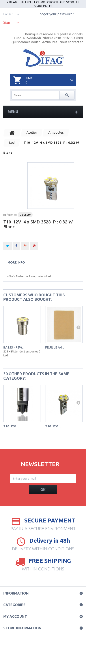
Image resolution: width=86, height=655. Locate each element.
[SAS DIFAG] (43, 58)
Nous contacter (71, 42)
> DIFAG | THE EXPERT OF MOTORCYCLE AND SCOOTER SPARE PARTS (43, 3)
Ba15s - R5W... (13, 347)
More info (16, 262)
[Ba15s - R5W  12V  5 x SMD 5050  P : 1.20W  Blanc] (22, 324)
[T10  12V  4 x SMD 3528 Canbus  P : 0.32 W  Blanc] (64, 403)
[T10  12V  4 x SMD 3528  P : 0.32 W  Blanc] (51, 185)
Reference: (10, 214)
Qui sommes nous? (25, 42)
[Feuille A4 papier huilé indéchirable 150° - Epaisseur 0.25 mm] (64, 324)
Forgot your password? (56, 14)
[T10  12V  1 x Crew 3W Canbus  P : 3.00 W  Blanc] (22, 403)
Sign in (8, 22)
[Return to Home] (12, 132)
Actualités (49, 42)
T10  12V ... (11, 426)
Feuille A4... (54, 347)
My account (15, 616)
